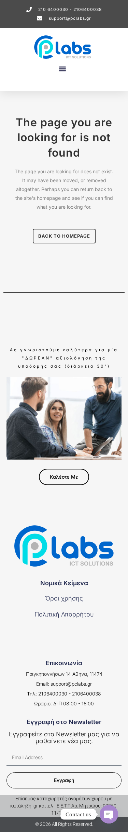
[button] (62, 68)
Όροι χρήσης (64, 598)
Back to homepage (64, 236)
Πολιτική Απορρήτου (64, 614)
